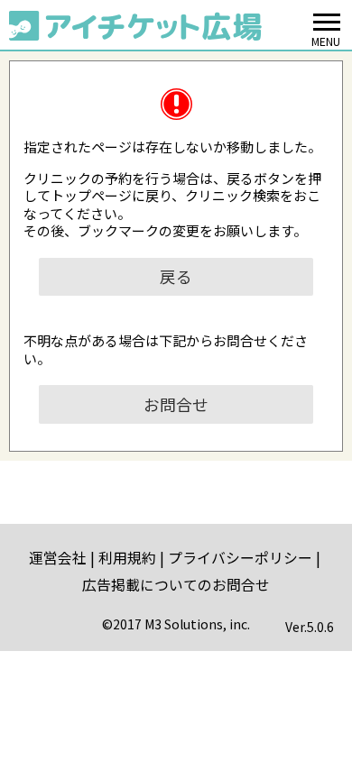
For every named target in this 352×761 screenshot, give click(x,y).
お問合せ (176, 404)
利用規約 (127, 557)
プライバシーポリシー (240, 557)
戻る (176, 276)
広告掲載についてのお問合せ (176, 584)
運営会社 (58, 557)
